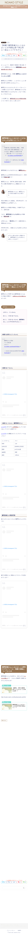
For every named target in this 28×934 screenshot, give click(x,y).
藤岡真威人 (4, 720)
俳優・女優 (4, 42)
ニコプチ (3, 427)
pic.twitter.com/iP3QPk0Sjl (15, 155)
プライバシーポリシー (11, 930)
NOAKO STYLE (14, 2)
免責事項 (19, 930)
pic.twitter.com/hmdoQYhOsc (11, 346)
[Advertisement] (14, 24)
